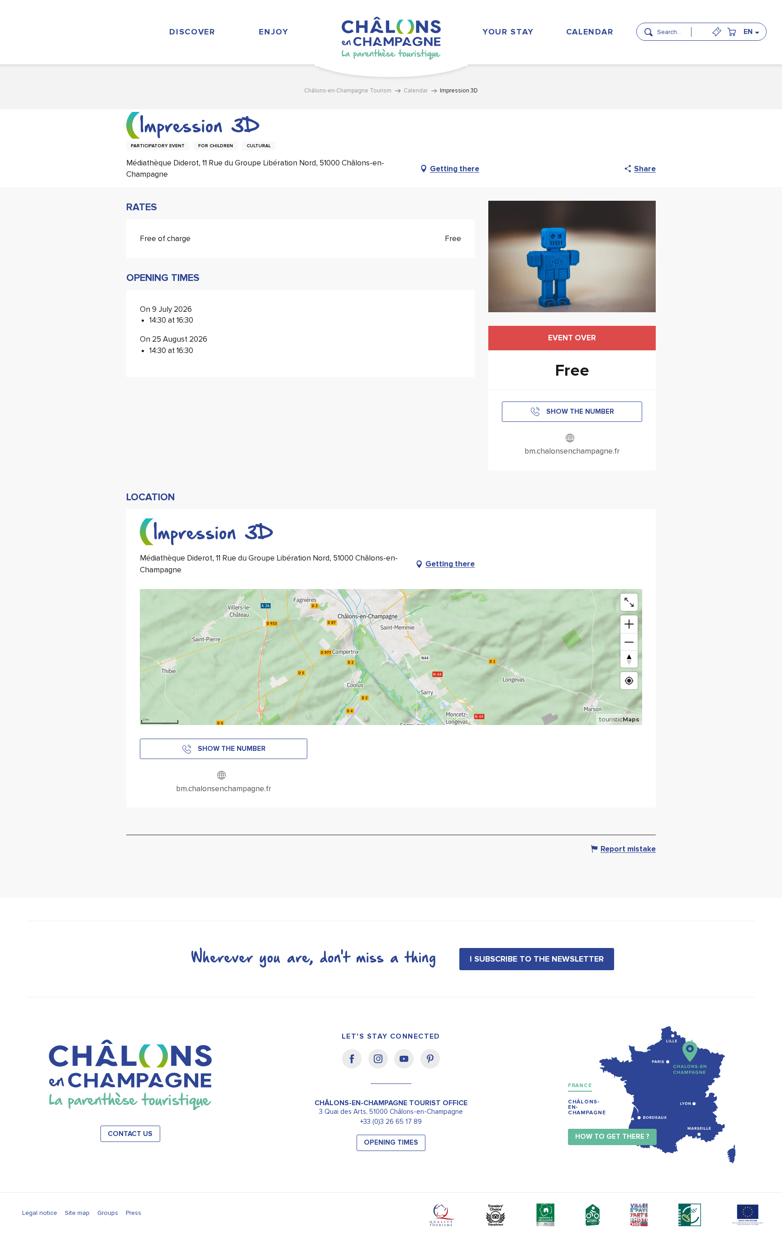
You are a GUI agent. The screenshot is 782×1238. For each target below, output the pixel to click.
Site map (77, 1213)
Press (133, 1213)
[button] (677, 28)
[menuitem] (192, 31)
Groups (107, 1213)
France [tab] (580, 1085)
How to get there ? (612, 1136)
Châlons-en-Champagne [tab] (587, 1107)
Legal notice (39, 1213)
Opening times (391, 1142)
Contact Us (130, 1134)
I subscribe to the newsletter (537, 959)
